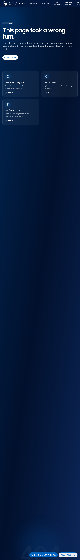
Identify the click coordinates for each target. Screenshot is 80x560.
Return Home (11, 57)
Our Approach (56, 4)
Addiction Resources (68, 4)
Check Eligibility (68, 555)
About (21, 3)
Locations (44, 3)
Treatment (32, 3)
